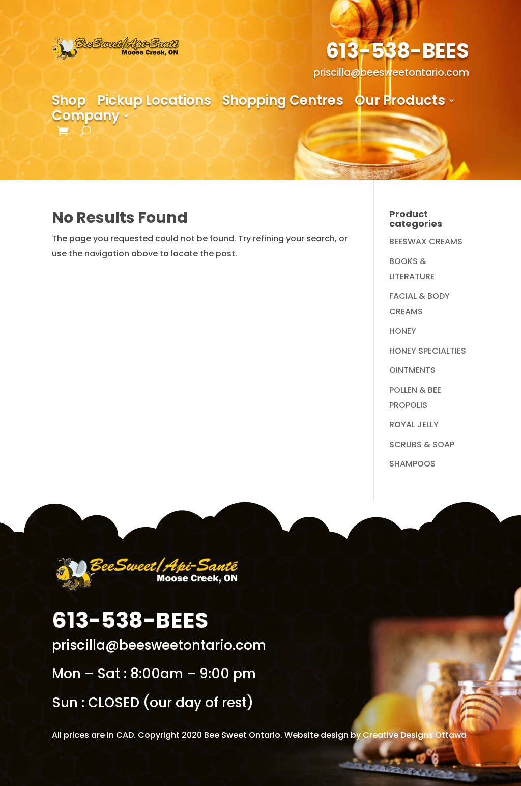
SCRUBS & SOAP (421, 444)
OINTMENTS (412, 370)
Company (86, 117)
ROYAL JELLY (414, 424)
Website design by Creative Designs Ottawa (375, 735)
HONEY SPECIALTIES (427, 351)
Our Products (400, 102)
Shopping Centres (282, 102)
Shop (69, 102)
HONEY (402, 331)
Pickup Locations (154, 102)
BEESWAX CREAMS (425, 241)
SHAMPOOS (412, 464)
